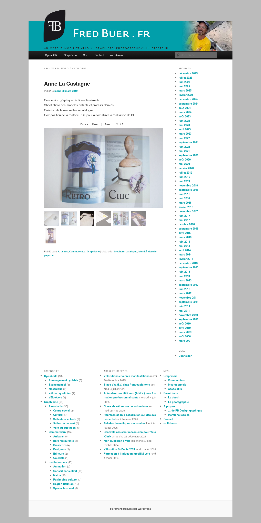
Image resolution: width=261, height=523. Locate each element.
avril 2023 (185, 129)
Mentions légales (178, 415)
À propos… (171, 406)
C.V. (85, 55)
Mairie (57, 475)
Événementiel (57, 384)
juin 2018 (184, 194)
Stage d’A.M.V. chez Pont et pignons (127, 384)
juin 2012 (184, 289)
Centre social (61, 410)
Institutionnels (58, 462)
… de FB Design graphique (185, 410)
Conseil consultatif (65, 471)
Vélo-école (55, 397)
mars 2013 (185, 280)
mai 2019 (184, 181)
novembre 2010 (188, 315)
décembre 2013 (188, 263)
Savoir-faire (171, 393)
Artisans (63, 251)
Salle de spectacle (64, 419)
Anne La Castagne (67, 83)
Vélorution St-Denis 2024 (119, 449)
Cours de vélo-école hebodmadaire (126, 406)
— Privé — (116, 55)
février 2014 (186, 259)
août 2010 (185, 323)
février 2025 (186, 95)
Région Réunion (63, 484)
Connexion (185, 356)
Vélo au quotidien (60, 393)
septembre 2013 (188, 267)
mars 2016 (185, 237)
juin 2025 (184, 82)
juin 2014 (184, 241)
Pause (84, 124)
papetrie (49, 255)
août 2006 (185, 336)
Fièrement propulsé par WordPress (130, 509)
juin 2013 (184, 271)
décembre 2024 (188, 99)
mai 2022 (184, 138)
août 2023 (185, 116)
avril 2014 (185, 250)
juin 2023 (184, 121)
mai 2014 (184, 246)
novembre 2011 (188, 297)
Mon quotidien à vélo (117, 441)
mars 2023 (185, 133)
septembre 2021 (188, 142)
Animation (59, 466)
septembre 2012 (188, 285)
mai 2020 (184, 164)
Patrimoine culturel (65, 479)
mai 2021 (184, 151)
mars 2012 (185, 293)
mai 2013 (184, 276)
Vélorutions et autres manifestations (126, 376)
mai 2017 (184, 220)
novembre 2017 (188, 211)
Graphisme (70, 55)
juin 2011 (184, 306)
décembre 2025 (188, 73)
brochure (119, 251)
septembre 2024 (188, 103)
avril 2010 (185, 328)
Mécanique (55, 389)
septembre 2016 (188, 228)
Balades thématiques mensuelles (124, 423)
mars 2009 (185, 332)
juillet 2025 (185, 77)
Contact (99, 55)
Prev (95, 124)
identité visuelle (147, 251)
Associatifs (56, 406)
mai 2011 (184, 310)
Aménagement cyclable (63, 380)
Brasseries (59, 445)
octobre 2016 (187, 224)
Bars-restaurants (63, 441)
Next (108, 124)
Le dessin (174, 397)
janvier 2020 (186, 168)
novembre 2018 (188, 185)
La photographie (178, 402)
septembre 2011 (188, 302)
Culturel (58, 415)
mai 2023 (184, 125)
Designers (59, 449)
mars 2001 (185, 340)
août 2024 (185, 108)
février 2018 (186, 207)
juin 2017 (184, 215)
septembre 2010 (188, 319)
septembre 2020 (188, 155)
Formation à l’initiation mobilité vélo (127, 453)
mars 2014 (185, 254)
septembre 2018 (188, 190)
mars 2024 (185, 112)
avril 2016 (185, 233)
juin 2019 (184, 177)
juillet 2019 (185, 172)
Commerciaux (77, 251)
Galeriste (58, 458)
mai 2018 (184, 198)
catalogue (131, 251)
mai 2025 (184, 86)
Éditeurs (58, 453)
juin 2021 (184, 146)
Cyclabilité (51, 55)
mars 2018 (185, 202)
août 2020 (185, 159)
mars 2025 (185, 90)
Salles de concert (64, 423)
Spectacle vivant (63, 488)
